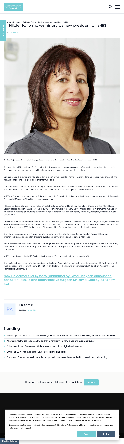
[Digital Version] (2, 15)
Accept (86, 434)
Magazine (3, 30)
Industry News (14, 22)
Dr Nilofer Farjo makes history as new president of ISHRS (45, 22)
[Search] (110, 7)
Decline (106, 434)
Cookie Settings (9, 441)
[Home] (13, 7)
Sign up (91, 382)
